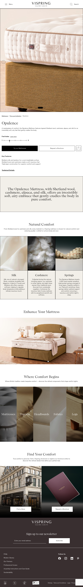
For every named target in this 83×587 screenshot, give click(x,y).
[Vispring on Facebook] (59, 558)
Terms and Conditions (59, 583)
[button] (5, 583)
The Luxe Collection (15, 116)
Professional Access (10, 565)
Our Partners (8, 561)
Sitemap (50, 583)
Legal (68, 583)
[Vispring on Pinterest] (78, 558)
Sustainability (8, 572)
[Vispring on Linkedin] (72, 558)
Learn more (13, 136)
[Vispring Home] (41, 4)
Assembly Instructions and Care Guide (16, 569)
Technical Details (8, 170)
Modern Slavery (9, 558)
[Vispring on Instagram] (65, 558)
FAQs (5, 554)
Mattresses (5, 116)
